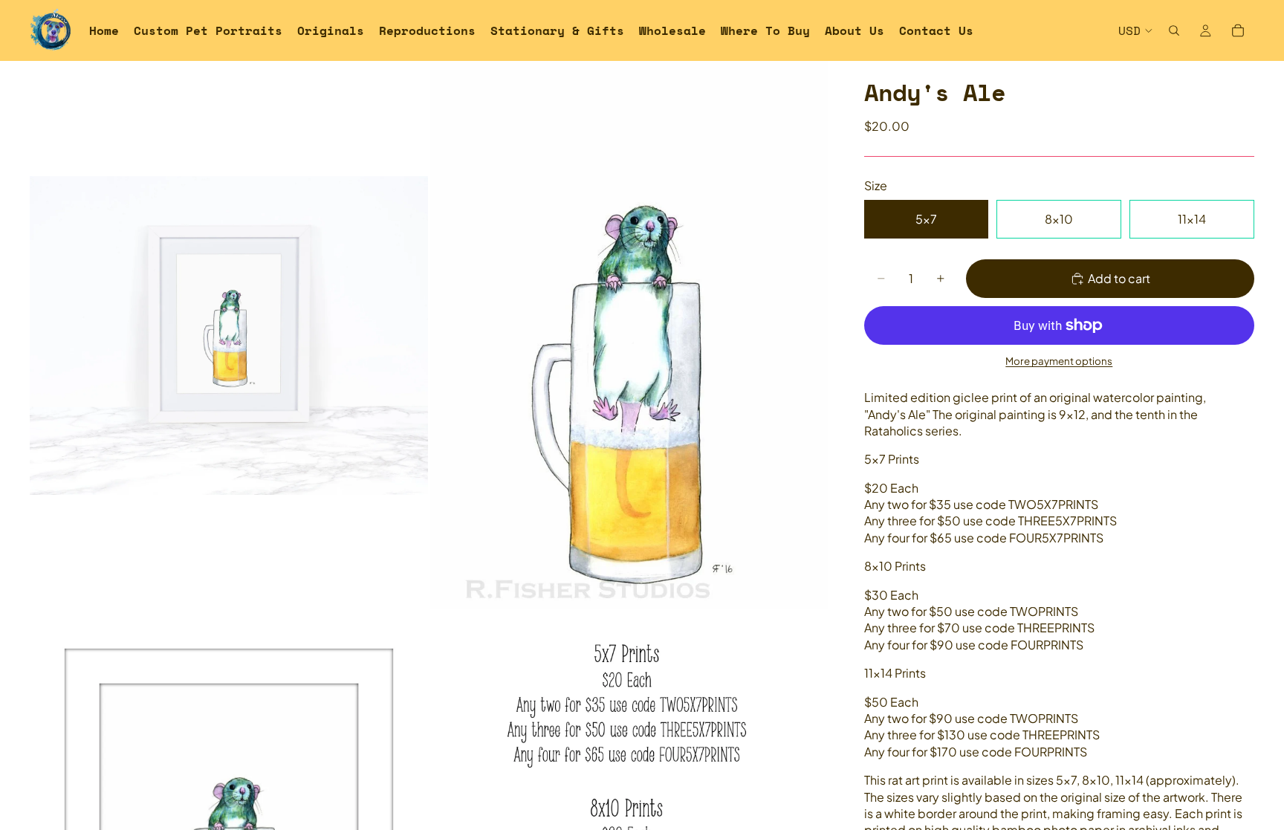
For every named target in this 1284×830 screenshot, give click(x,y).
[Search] (1174, 30)
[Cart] (1238, 30)
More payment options (1058, 360)
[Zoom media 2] (629, 335)
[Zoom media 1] (229, 335)
